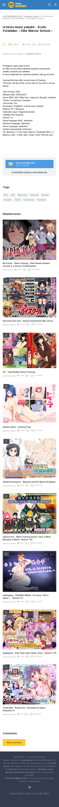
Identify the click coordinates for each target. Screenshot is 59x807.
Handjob (8, 200)
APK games (30, 772)
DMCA (46, 793)
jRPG (6, 195)
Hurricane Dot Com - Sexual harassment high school (28, 321)
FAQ (40, 793)
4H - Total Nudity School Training (19, 372)
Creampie (41, 200)
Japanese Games (31, 16)
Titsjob (17, 200)
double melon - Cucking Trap (17, 427)
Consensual (28, 200)
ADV (13, 195)
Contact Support (17, 793)
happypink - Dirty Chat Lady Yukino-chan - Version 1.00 (29, 653)
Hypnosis (34, 195)
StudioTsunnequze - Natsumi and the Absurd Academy (29, 482)
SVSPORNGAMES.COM (12, 16)
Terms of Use (31, 793)
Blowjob (45, 195)
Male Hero (22, 195)
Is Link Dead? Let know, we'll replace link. (29, 172)
